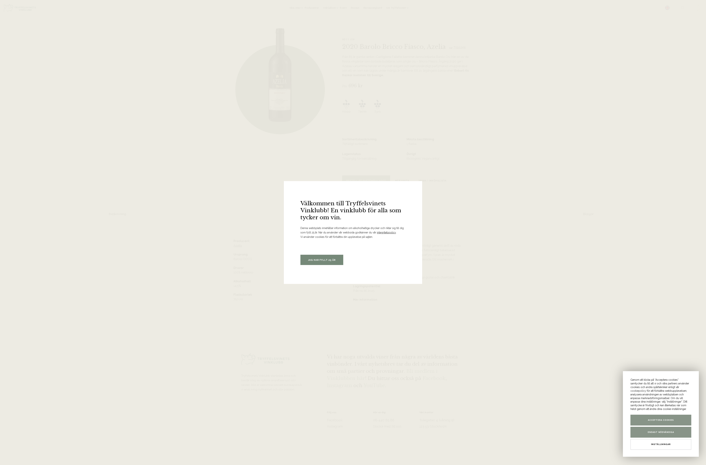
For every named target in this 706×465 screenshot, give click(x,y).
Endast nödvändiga (661, 432)
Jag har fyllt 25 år (322, 260)
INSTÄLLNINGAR (661, 444)
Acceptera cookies (661, 420)
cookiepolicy (638, 390)
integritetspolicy (386, 232)
